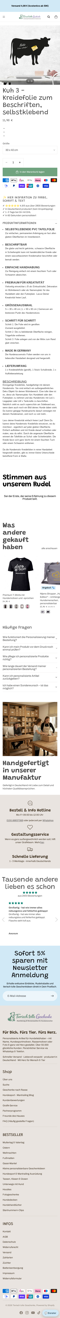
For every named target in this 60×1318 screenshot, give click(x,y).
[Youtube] (33, 1313)
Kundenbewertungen (14, 1100)
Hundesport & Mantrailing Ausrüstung (22, 1174)
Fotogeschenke (11, 1194)
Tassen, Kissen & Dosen (15, 1179)
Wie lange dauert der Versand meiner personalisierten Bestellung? (24, 667)
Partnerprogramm (12, 1111)
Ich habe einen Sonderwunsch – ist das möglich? (25, 687)
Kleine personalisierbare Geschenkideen (24, 1168)
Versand (7, 1252)
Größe (6, 143)
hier (42, 842)
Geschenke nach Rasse (15, 1090)
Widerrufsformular (12, 1278)
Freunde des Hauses (13, 1116)
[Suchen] (48, 16)
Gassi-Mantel (10, 1163)
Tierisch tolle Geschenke (24, 1305)
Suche (6, 1085)
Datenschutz (9, 1242)
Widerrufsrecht (10, 1247)
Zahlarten (8, 1257)
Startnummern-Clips (13, 1210)
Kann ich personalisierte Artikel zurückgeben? (21, 677)
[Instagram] (27, 1313)
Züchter (7, 1263)
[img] (30, 892)
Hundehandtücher (12, 1205)
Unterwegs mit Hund (13, 1184)
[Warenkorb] (56, 16)
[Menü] (4, 17)
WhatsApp (48, 820)
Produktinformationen (19, 223)
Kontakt (7, 1231)
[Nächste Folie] (53, 584)
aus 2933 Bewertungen (30, 896)
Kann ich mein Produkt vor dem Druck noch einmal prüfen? (28, 648)
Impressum (8, 1273)
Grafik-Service (10, 1105)
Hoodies (7, 1189)
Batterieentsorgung (13, 1268)
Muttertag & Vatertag (13, 1142)
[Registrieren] (52, 995)
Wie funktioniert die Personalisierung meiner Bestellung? (29, 638)
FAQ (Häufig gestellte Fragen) (18, 1121)
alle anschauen (49, 548)
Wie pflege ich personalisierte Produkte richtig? (26, 658)
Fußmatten (8, 1158)
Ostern (6, 1148)
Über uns (7, 1079)
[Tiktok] (39, 1313)
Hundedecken (10, 1200)
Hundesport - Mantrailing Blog (18, 1095)
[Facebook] (21, 1313)
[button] (4, 919)
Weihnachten (9, 1153)
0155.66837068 (15, 820)
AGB (5, 1237)
